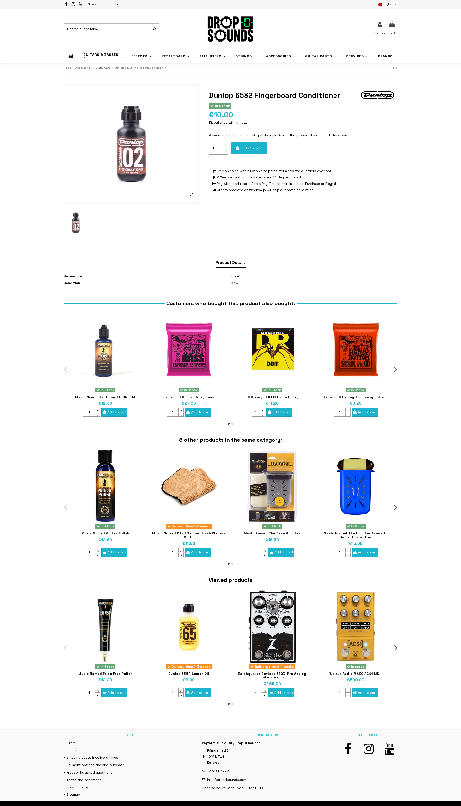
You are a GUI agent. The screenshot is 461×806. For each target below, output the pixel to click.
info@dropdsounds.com (227, 779)
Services (74, 750)
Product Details (231, 262)
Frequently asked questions (89, 772)
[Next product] (396, 68)
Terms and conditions (84, 780)
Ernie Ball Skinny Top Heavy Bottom (356, 397)
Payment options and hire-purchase (96, 765)
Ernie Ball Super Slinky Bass (189, 397)
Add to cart (252, 148)
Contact (114, 4)
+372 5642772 (218, 771)
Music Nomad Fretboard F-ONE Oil (105, 397)
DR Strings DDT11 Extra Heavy (272, 397)
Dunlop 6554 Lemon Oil (188, 674)
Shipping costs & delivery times (92, 757)
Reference (73, 276)
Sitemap (73, 794)
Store (71, 743)
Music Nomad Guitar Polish (105, 533)
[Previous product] (393, 68)
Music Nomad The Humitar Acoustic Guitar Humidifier (356, 535)
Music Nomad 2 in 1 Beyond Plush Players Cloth (188, 535)
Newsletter (96, 4)
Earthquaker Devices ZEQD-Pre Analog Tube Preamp (272, 676)
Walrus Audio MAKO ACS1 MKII (355, 674)
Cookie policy (77, 787)
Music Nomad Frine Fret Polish (105, 674)
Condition (72, 283)
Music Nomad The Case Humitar (272, 533)
